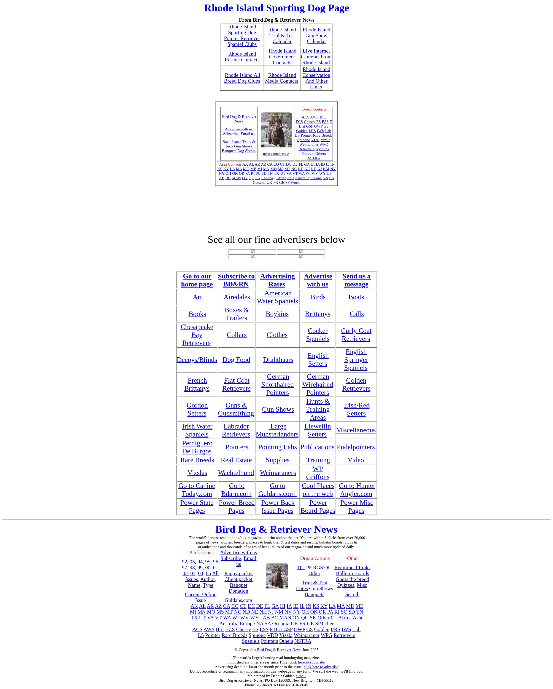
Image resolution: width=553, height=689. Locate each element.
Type (208, 585)
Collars (237, 335)
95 (207, 561)
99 (200, 567)
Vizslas (197, 472)
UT (282, 173)
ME (253, 169)
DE (295, 164)
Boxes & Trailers (237, 314)
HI (313, 164)
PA (247, 173)
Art (197, 297)
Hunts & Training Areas (318, 409)
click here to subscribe (306, 662)
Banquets (229, 151)
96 (215, 561)
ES (318, 122)
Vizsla (325, 140)
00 (207, 567)
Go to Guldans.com (277, 489)
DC (288, 164)
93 (192, 561)
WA (302, 173)
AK (245, 164)
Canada (267, 178)
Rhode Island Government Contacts (282, 56)
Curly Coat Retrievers (356, 334)
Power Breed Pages (237, 506)
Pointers (308, 153)
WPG (323, 144)
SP (287, 182)
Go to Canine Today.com (196, 489)
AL (251, 164)
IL (327, 164)
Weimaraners (278, 472)
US (330, 173)
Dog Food (236, 359)
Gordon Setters (197, 409)
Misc (362, 585)
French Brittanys (197, 384)
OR (241, 173)
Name (194, 585)
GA (307, 164)
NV (333, 169)
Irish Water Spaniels (197, 430)
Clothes (277, 335)
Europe (316, 178)
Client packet (238, 579)
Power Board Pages (317, 506)
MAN (236, 178)
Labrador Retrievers (236, 430)
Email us (247, 133)
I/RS (312, 131)
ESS (325, 122)
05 (208, 573)
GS (326, 126)
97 (184, 567)
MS (280, 169)
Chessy (309, 122)
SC (258, 173)
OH (228, 173)
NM (326, 169)
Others (320, 153)
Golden (302, 131)
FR (275, 182)
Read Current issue (276, 154)
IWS (320, 131)
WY (322, 173)
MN (266, 169)
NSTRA (313, 158)
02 (185, 573)
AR (257, 164)
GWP (318, 126)
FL (301, 164)
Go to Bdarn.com (236, 489)
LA (232, 169)
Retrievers (307, 149)
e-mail (301, 676)
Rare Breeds (322, 135)
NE (307, 169)
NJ (320, 169)
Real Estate (236, 460)
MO (273, 169)
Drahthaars (278, 359)
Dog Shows (246, 151)
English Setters (318, 359)
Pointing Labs (277, 447)
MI (259, 169)
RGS (318, 567)
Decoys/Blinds (197, 359)
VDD (315, 140)
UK (269, 182)
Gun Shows (243, 146)
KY (226, 169)
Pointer (306, 135)
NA (325, 178)
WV (315, 173)
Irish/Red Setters (357, 409)
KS (219, 169)
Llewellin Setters (317, 430)
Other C (326, 617)
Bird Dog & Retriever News (239, 118)
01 (215, 567)
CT (282, 164)
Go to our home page (197, 280)
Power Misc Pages (356, 506)
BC (228, 178)
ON (245, 178)
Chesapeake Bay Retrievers (197, 335)
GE (281, 182)
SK (257, 178)
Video (356, 460)
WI (308, 173)
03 (192, 573)
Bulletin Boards (352, 573)
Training (318, 460)
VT (295, 173)
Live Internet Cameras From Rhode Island (316, 56)
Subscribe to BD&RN (236, 280)
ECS (299, 122)
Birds (318, 297)
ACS (197, 629)
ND (301, 169)
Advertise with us (318, 280)
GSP (309, 126)
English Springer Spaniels (356, 359)
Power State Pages (196, 506)
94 (200, 561)
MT (287, 169)
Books (197, 314)
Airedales (237, 297)
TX (276, 173)
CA (269, 164)
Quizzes (345, 585)
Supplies (277, 460)
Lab (328, 131)
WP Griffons (317, 473)
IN (333, 164)
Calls (357, 314)
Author (207, 579)
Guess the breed (352, 579)
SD (264, 173)
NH (313, 169)
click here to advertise (321, 667)
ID (323, 164)
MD (246, 169)
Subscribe (230, 133)
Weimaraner (308, 144)
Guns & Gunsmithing (236, 409)
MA (239, 169)
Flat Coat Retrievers (236, 384)
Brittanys (317, 314)
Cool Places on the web (318, 489)
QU (251, 178)
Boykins (277, 314)
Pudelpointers (356, 447)
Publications (317, 447)
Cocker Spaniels (317, 334)
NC (294, 169)
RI (253, 173)
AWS (314, 117)
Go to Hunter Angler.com (357, 489)
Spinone (303, 140)
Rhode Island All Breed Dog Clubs (242, 78)
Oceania (259, 182)
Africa (281, 178)
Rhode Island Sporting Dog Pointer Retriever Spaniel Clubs (242, 35)
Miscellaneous (356, 430)
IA (318, 164)
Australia (302, 178)
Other (314, 573)
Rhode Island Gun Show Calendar (316, 35)
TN (270, 173)
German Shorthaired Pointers (277, 384)
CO (276, 164)
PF (309, 567)
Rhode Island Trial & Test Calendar (282, 35)
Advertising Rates (277, 280)
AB (221, 178)
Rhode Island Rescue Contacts (242, 56)
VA (288, 173)
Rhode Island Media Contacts (281, 78)
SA (331, 178)
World (295, 182)
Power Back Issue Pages (278, 506)
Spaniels (322, 149)
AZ (263, 164)
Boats (356, 297)
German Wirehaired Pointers (317, 384)
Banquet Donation (238, 588)
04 (200, 573)
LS (297, 135)
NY (221, 173)
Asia (290, 178)
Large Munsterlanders (277, 430)
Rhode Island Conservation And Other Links (316, 78)
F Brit (276, 629)
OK (235, 173)
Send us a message (357, 280)
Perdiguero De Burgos (197, 447)
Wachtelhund (236, 472)
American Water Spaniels (277, 297)
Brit (323, 117)
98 (192, 567)
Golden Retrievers (356, 384)
